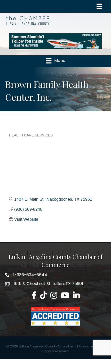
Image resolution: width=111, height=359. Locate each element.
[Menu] (99, 6)
